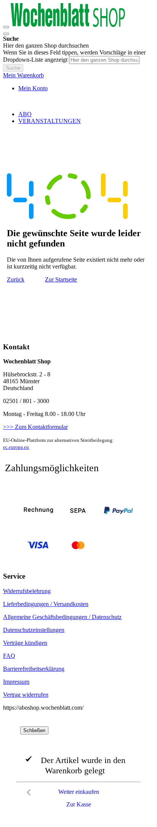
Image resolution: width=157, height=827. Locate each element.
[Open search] (6, 34)
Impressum (16, 681)
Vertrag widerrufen (25, 694)
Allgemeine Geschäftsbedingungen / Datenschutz (62, 617)
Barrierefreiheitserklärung (33, 668)
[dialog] (78, 769)
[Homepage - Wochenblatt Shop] (68, 25)
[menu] (78, 118)
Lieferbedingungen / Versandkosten (45, 604)
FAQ (9, 656)
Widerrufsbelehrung (27, 591)
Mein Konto (33, 88)
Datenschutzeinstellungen (33, 630)
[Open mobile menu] (6, 27)
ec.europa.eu (16, 447)
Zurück (15, 279)
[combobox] (104, 60)
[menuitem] (25, 114)
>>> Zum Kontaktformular (35, 427)
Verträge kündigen (25, 643)
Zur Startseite (61, 279)
